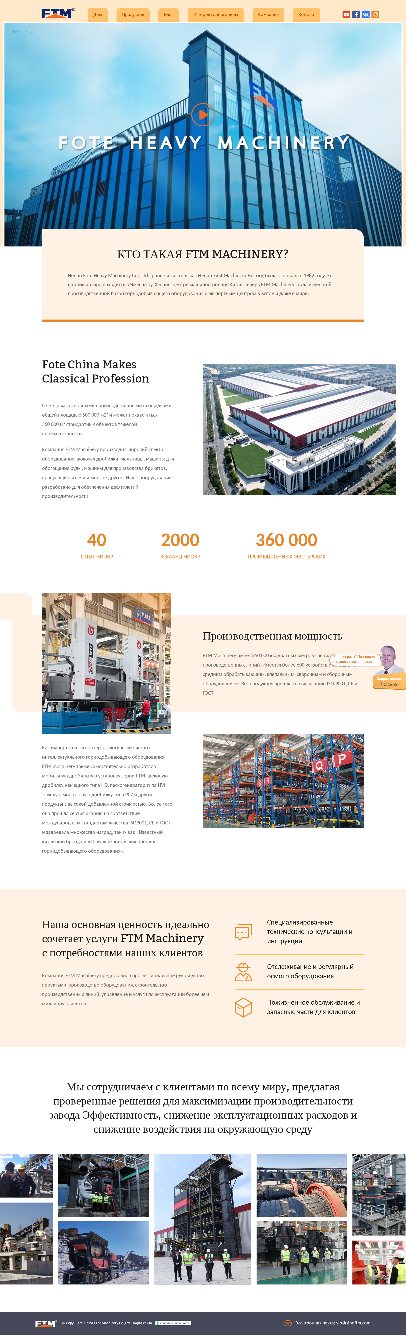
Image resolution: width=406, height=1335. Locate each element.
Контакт (307, 14)
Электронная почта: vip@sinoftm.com (333, 1323)
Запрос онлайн (389, 679)
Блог (168, 14)
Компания (268, 14)
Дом (97, 14)
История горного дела (215, 14)
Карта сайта (142, 1323)
